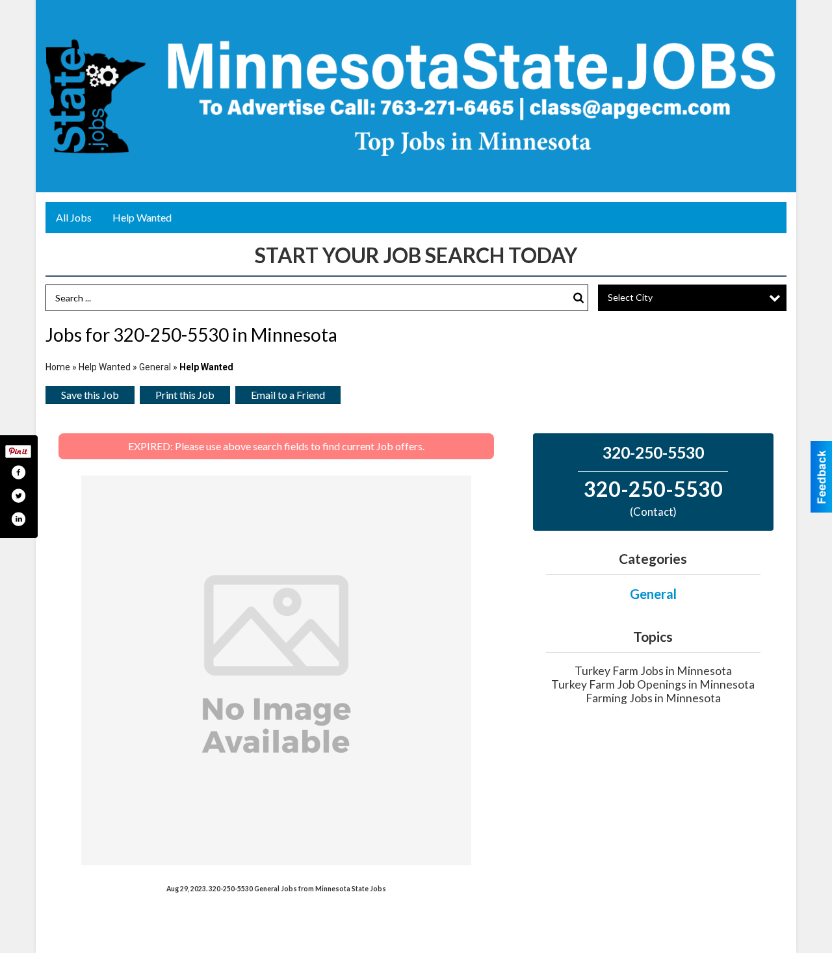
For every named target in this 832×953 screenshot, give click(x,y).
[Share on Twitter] (18, 496)
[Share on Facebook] (18, 472)
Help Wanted (142, 217)
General (156, 367)
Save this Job (90, 394)
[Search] (578, 298)
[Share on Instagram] (18, 519)
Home (58, 367)
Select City (630, 297)
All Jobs (74, 217)
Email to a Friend (288, 394)
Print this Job (184, 394)
